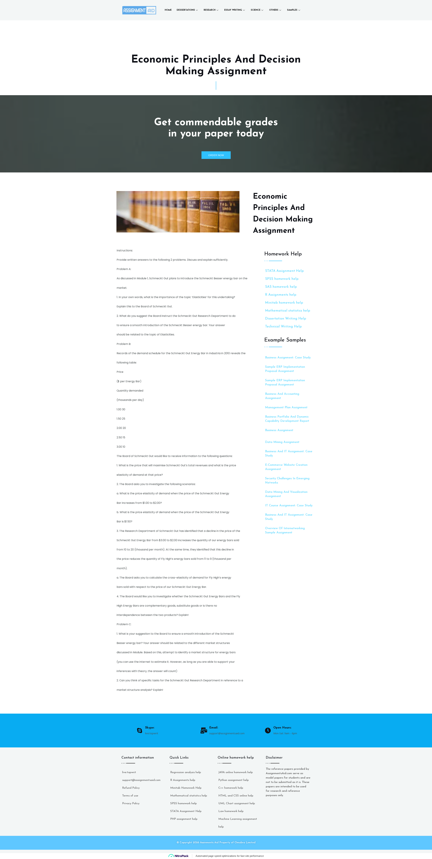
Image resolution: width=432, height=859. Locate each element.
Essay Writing (233, 10)
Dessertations (186, 10)
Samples (292, 10)
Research (209, 10)
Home (168, 10)
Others (273, 10)
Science (255, 10)
